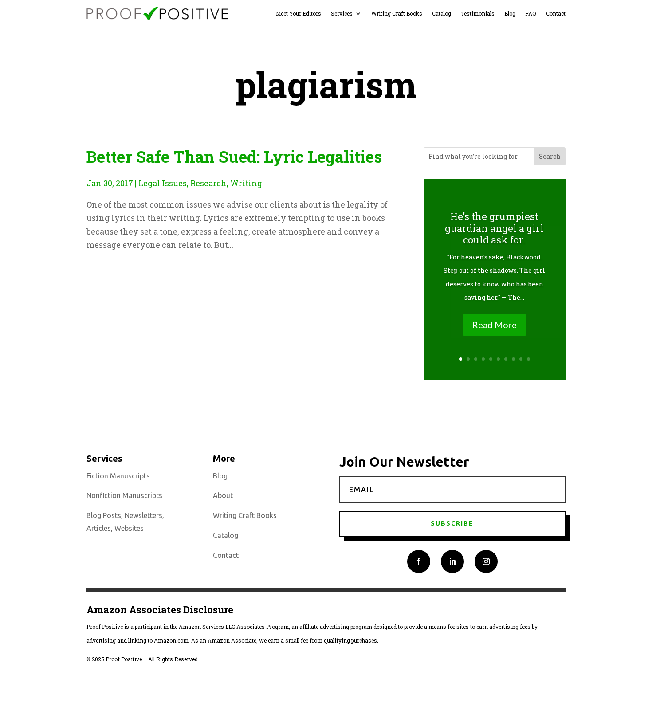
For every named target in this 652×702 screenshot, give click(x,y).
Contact (556, 13)
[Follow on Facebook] (418, 561)
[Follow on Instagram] (486, 561)
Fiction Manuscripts (118, 476)
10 (528, 359)
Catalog (441, 13)
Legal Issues (162, 183)
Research (208, 183)
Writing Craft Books (396, 13)
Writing (246, 183)
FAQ (530, 13)
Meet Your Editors (298, 13)
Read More (494, 324)
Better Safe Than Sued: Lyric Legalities (234, 156)
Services (342, 13)
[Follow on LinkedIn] (452, 561)
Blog (509, 13)
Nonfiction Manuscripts (124, 495)
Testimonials (478, 13)
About (223, 495)
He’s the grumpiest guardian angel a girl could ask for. (494, 228)
